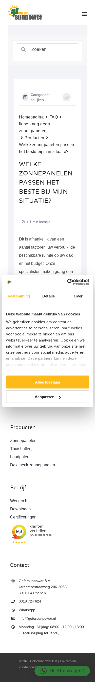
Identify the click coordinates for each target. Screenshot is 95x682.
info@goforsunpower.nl (37, 618)
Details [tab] (48, 296)
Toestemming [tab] (18, 296)
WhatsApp (27, 610)
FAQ (53, 117)
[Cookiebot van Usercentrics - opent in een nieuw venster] (67, 282)
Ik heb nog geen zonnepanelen (34, 127)
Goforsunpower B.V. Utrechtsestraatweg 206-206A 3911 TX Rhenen (43, 587)
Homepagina (31, 117)
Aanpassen (44, 397)
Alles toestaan (47, 382)
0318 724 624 (30, 601)
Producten (34, 138)
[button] (62, 671)
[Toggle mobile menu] (84, 14)
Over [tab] (78, 296)
